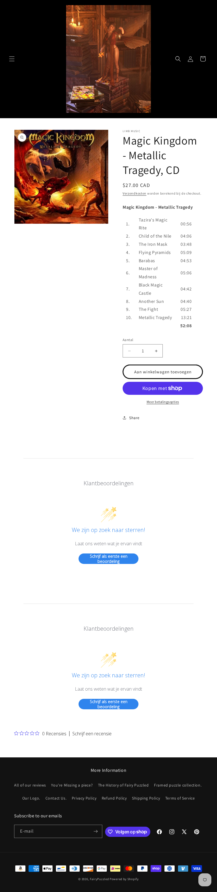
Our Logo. (31, 798)
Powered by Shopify (124, 879)
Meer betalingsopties (163, 402)
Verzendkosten (134, 193)
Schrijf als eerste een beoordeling (108, 558)
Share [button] (134, 417)
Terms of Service (180, 798)
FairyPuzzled (99, 879)
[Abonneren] (96, 831)
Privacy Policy (84, 798)
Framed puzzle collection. (177, 785)
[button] (12, 59)
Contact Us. (56, 798)
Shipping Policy (146, 798)
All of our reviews (30, 785)
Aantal (128, 339)
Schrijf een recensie (92, 733)
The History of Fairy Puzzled (123, 785)
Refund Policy (114, 798)
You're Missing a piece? (72, 785)
